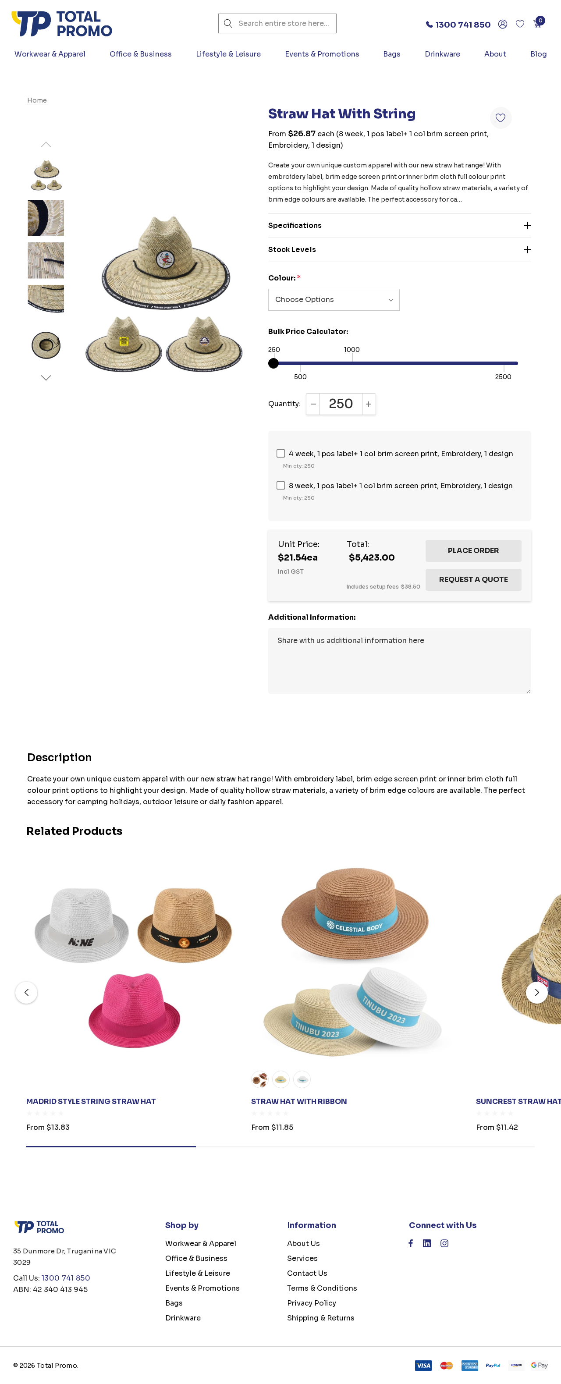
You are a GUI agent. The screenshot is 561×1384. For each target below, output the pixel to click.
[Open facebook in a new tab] (411, 1245)
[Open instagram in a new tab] (444, 1245)
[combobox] (277, 23)
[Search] (228, 23)
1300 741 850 (66, 1278)
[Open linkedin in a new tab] (427, 1245)
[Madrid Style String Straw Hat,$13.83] (132, 958)
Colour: (284, 278)
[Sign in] (502, 23)
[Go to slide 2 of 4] (45, 378)
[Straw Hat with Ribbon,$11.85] (357, 958)
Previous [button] (26, 993)
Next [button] (537, 993)
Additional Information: (311, 617)
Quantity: (284, 403)
